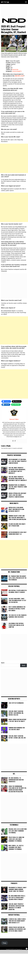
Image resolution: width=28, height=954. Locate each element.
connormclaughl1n (17, 71)
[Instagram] (13, 441)
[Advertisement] (14, 158)
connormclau (15, 69)
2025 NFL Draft (19, 76)
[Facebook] (15, 441)
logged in (10, 448)
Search (2, 663)
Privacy (4, 943)
